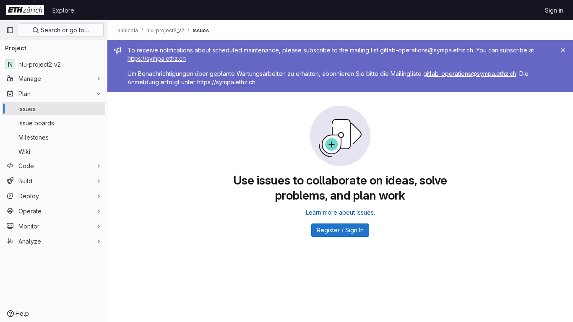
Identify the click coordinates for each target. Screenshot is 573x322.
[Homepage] (25, 10)
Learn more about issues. (340, 212)
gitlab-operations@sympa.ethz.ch (426, 50)
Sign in (554, 10)
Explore (63, 10)
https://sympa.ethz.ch (157, 58)
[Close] (563, 50)
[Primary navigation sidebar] (10, 30)
